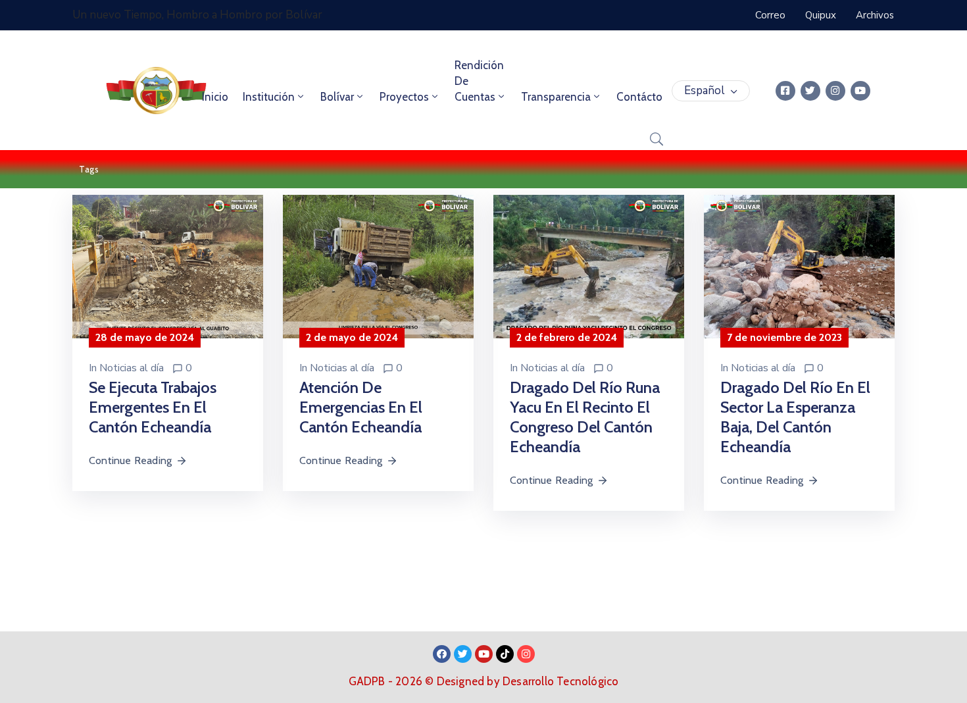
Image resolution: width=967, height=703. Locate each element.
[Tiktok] (505, 654)
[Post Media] (167, 265)
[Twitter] (810, 91)
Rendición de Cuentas (479, 81)
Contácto (639, 96)
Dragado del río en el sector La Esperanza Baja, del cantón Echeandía (795, 417)
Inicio (215, 96)
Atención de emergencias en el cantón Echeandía (360, 407)
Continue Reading (130, 460)
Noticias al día (131, 368)
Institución (269, 96)
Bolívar (337, 96)
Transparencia (556, 96)
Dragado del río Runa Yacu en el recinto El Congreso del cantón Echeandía (585, 417)
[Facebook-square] (785, 91)
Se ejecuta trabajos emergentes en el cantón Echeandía (152, 407)
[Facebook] (442, 654)
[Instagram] (835, 91)
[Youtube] (860, 91)
